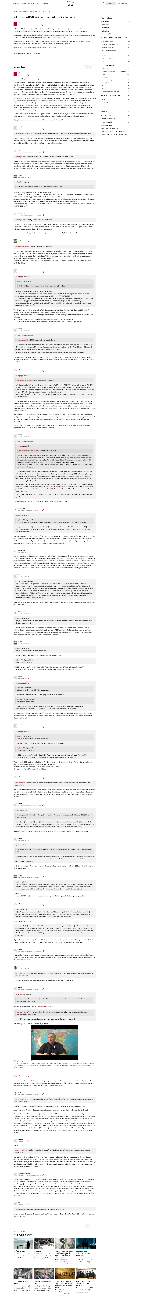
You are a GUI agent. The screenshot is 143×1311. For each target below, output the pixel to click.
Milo (19, 23)
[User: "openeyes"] (15, 1141)
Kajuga (20, 676)
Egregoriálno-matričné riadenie (115, 91)
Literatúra (115, 105)
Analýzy (115, 56)
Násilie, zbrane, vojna (115, 88)
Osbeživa (116, 77)
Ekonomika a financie (115, 86)
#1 (42, 25)
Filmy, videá (115, 102)
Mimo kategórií (115, 122)
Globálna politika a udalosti (115, 53)
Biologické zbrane (115, 83)
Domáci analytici (116, 59)
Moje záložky (115, 21)
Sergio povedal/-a (21, 782)
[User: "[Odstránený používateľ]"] (15, 1174)
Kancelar (20, 966)
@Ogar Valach (20, 335)
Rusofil (20, 127)
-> (28, 75)
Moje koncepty (115, 27)
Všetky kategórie (106, 34)
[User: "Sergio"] (15, 176)
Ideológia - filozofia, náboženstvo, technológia (115, 71)
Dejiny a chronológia (115, 80)
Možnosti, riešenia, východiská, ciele (115, 37)
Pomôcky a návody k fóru (115, 118)
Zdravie (115, 111)
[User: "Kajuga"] (15, 677)
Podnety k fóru (115, 115)
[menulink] (16, 3)
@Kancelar (19, 994)
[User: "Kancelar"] (15, 968)
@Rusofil (18, 182)
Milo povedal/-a (20, 133)
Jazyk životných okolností (115, 95)
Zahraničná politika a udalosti (115, 50)
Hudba (115, 108)
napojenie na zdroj (52, 1159)
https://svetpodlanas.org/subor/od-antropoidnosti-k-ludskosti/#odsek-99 (38, 120)
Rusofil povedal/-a (21, 157)
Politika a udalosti (115, 41)
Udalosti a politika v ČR (115, 47)
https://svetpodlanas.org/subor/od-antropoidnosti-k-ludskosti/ (35, 47)
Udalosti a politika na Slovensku (115, 44)
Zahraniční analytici (116, 61)
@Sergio (18, 276)
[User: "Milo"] (15, 24)
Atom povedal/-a (21, 1150)
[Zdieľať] (42, 25)
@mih (17, 810)
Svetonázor (115, 68)
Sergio (20, 175)
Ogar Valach (21, 150)
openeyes (21, 1139)
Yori (19, 1202)
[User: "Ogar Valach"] (15, 151)
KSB (116, 74)
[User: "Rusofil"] (15, 128)
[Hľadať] (103, 3)
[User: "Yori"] (15, 1204)
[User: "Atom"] (15, 1093)
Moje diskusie (115, 24)
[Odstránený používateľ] (24, 1173)
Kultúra (115, 99)
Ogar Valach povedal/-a (23, 246)
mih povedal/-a (20, 973)
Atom (19, 1092)
